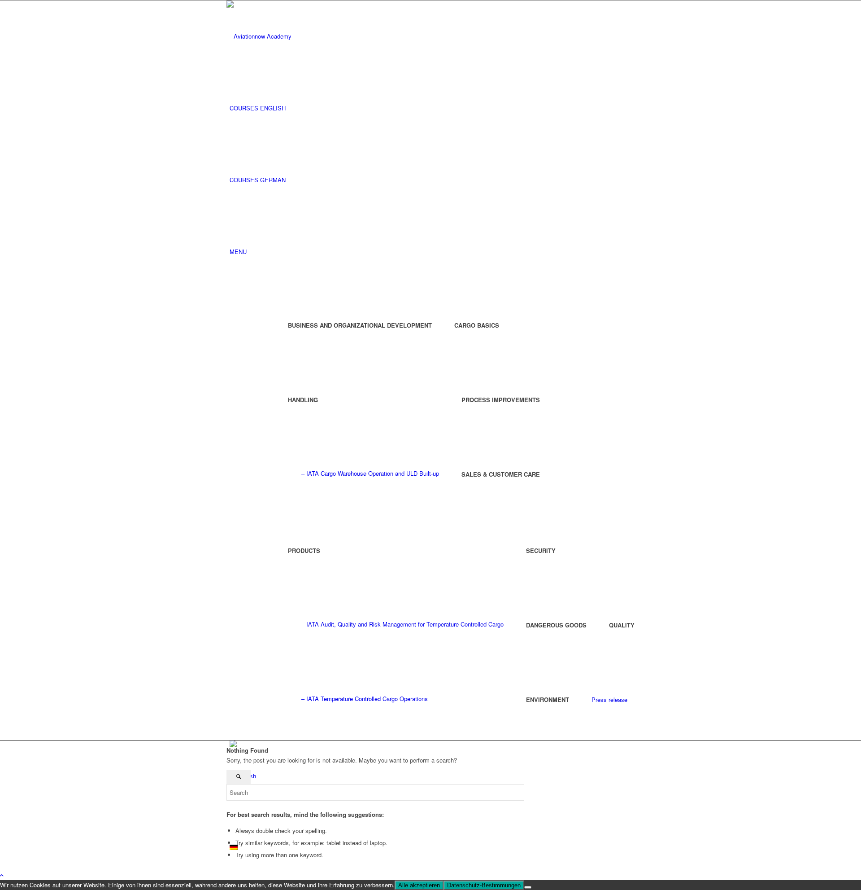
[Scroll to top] (2, 875)
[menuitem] (432, 108)
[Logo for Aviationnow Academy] (293, 36)
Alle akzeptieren (419, 885)
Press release (609, 699)
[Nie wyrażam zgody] (527, 887)
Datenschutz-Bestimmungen (484, 885)
